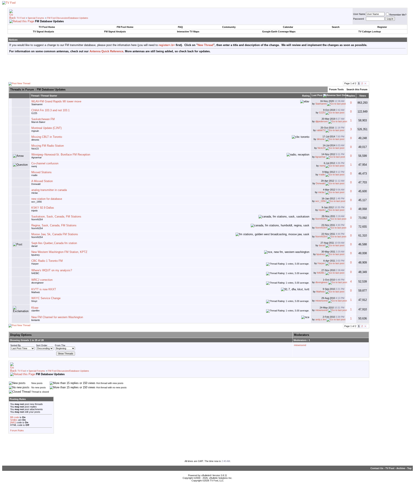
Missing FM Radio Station (47, 145)
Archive (400, 468)
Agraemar (36, 157)
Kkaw (34, 307)
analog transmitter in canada (49, 190)
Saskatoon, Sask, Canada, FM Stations (56, 216)
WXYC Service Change (46, 298)
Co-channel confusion (44, 163)
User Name (359, 14)
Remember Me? (397, 14)
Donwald (35, 184)
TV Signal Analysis (43, 31)
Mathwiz (35, 292)
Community (229, 27)
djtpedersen (321, 121)
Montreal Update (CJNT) (46, 128)
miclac (34, 193)
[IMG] (13, 422)
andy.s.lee (320, 319)
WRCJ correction (42, 279)
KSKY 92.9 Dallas (42, 207)
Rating (306, 95)
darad (34, 246)
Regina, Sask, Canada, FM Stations (54, 225)
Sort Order (41, 345)
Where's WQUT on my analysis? (51, 270)
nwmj (34, 166)
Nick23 (35, 148)
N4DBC (35, 273)
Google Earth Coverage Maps (278, 31)
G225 (34, 113)
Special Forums (36, 18)
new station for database (46, 198)
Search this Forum (356, 89)
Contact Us (376, 468)
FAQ (180, 27)
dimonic (35, 139)
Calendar (288, 27)
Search (336, 27)
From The (60, 345)
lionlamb (35, 320)
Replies (351, 95)
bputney (35, 255)
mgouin (35, 131)
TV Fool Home (47, 27)
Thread (35, 95)
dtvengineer (37, 282)
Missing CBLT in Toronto (46, 136)
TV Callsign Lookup (369, 31)
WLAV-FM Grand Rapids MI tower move (56, 101)
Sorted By (15, 345)
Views (362, 95)
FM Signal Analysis (115, 31)
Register (382, 27)
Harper (35, 263)
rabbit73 (320, 130)
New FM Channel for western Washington (57, 317)
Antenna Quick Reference (106, 51)
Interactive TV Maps (188, 31)
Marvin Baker (38, 122)
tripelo (34, 210)
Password (358, 18)
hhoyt (34, 301)
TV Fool (21, 18)
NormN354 (37, 219)
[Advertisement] (207, 67)
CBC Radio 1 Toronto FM (47, 260)
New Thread (205, 45)
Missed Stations (41, 172)
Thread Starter (49, 95)
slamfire (35, 310)
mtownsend (321, 300)
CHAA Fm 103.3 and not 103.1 (50, 110)
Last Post (317, 95)
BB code (14, 417)
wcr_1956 (36, 201)
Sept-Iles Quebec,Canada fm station (54, 243)
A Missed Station (42, 181)
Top (409, 468)
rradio (34, 175)
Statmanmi (36, 104)
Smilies (14, 420)
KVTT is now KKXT (43, 289)
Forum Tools (336, 89)
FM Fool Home (125, 27)
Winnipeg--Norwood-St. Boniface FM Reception (60, 154)
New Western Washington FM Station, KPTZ (59, 252)
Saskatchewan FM (43, 119)
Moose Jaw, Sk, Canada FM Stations (54, 234)
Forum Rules (17, 430)
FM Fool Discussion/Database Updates (67, 18)
